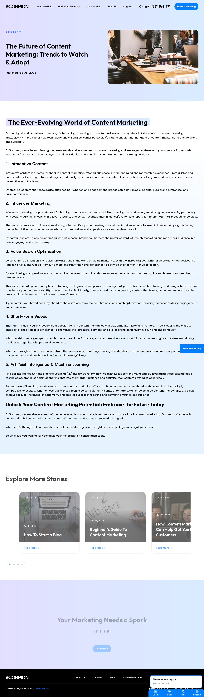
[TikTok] (181, 688)
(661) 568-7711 (162, 6)
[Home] (17, 6)
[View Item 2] (14, 564)
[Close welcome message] (198, 679)
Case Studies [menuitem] (93, 6)
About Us (111, 6)
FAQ (112, 677)
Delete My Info (42, 688)
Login (145, 6)
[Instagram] (197, 688)
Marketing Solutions (69, 6)
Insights (127, 6)
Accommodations (132, 677)
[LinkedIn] (192, 688)
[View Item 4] (22, 564)
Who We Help (44, 6)
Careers (98, 677)
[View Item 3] (18, 564)
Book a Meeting (186, 6)
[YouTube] (186, 688)
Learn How (102, 648)
